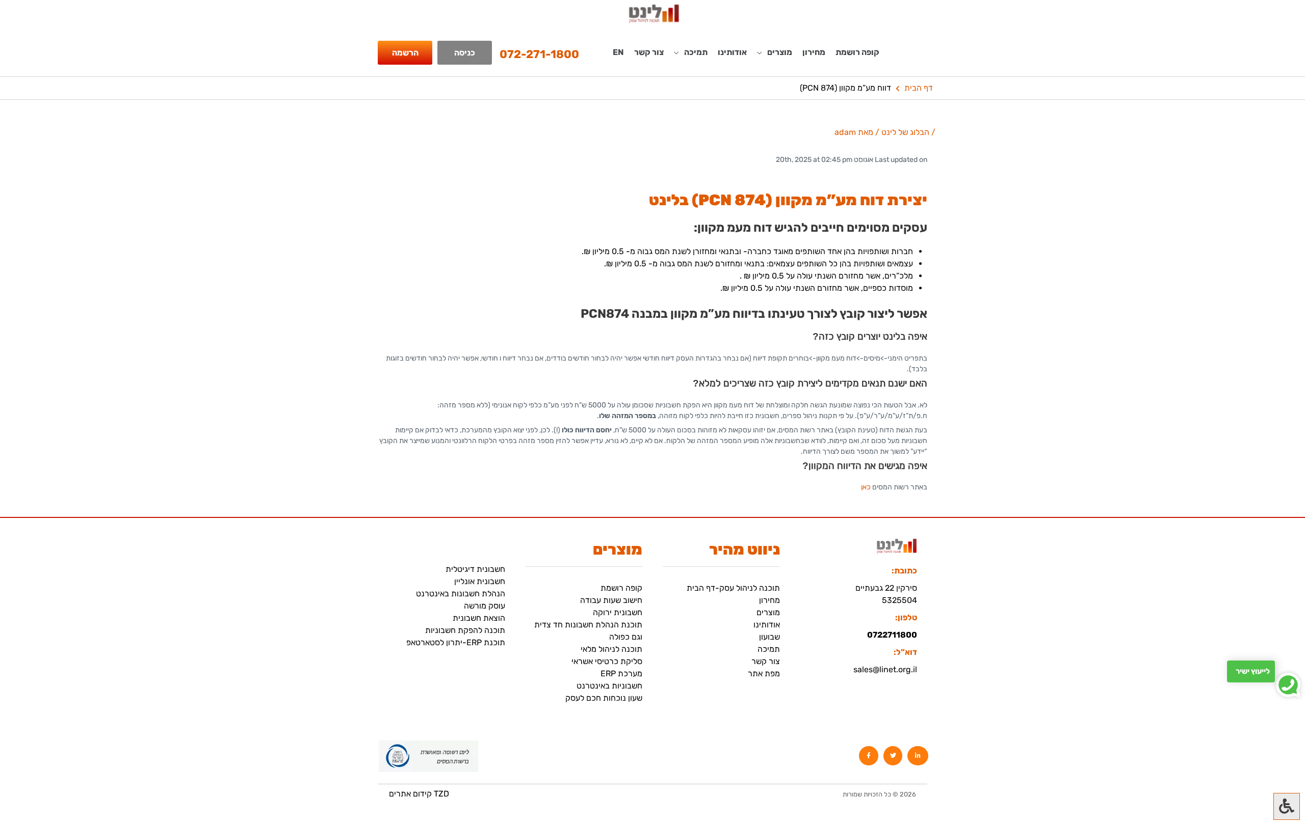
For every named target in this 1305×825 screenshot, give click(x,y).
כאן (866, 487)
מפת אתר (764, 673)
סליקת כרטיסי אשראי (606, 661)
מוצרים (768, 612)
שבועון (769, 637)
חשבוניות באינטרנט (609, 686)
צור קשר (649, 52)
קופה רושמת (857, 52)
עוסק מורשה (484, 606)
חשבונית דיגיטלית (475, 569)
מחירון (813, 52)
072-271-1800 (539, 54)
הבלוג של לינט (905, 132)
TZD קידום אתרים (419, 794)
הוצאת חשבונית (479, 618)
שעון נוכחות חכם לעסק (603, 698)
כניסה (464, 53)
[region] (132, 753)
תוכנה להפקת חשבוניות (465, 630)
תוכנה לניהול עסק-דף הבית (733, 588)
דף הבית (918, 88)
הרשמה (405, 53)
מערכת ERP (621, 673)
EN (618, 52)
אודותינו (732, 52)
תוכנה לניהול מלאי (611, 649)
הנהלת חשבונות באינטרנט (460, 593)
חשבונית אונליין (479, 581)
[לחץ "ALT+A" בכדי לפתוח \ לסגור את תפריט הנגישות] (1286, 806)
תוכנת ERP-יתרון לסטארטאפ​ (455, 642)
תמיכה (769, 649)
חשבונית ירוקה (617, 612)
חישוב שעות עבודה (611, 600)
